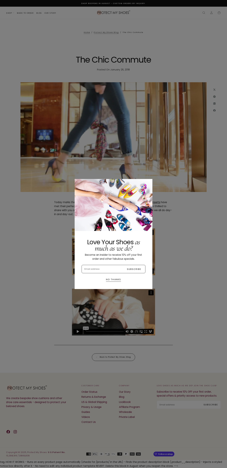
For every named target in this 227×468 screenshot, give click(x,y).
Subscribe (134, 269)
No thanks (113, 279)
